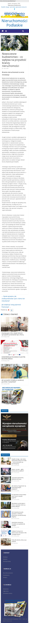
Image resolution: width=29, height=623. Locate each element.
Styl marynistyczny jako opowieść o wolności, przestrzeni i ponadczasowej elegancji (19, 514)
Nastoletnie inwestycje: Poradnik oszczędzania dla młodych (18, 524)
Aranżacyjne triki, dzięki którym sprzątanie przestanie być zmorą (13, 334)
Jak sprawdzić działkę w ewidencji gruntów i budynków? (13, 381)
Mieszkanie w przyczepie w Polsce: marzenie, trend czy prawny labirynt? (18, 505)
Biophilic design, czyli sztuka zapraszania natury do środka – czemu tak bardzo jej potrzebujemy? (19, 461)
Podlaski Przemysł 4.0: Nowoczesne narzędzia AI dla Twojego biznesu (19, 532)
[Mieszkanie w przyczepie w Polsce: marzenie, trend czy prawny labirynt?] (6, 502)
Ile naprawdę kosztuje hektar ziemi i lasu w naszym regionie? (19, 496)
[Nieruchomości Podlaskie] (2, 31)
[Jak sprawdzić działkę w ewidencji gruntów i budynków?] (14, 365)
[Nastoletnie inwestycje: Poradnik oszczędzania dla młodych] (6, 521)
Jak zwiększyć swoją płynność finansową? (11, 306)
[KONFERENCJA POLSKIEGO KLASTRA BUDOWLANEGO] (14, 341)
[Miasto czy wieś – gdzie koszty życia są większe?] (6, 468)
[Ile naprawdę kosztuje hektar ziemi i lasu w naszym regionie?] (6, 494)
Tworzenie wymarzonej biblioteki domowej (17, 478)
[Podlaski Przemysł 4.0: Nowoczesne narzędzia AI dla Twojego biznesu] (6, 530)
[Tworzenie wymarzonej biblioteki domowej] (6, 477)
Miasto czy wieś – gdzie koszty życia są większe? (18, 470)
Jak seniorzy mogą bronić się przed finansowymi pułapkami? (19, 487)
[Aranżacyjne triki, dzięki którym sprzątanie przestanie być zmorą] (14, 318)
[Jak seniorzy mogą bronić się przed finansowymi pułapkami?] (6, 485)
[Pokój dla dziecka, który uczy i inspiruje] (6, 539)
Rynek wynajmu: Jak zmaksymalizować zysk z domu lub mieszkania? (13, 298)
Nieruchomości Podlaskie (14, 23)
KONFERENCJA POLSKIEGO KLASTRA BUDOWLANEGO (13, 358)
